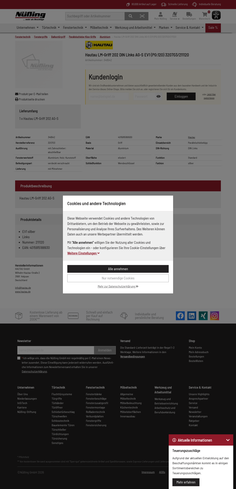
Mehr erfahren (185, 482)
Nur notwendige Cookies (118, 278)
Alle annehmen (118, 269)
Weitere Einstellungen (82, 253)
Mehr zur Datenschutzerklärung (117, 286)
